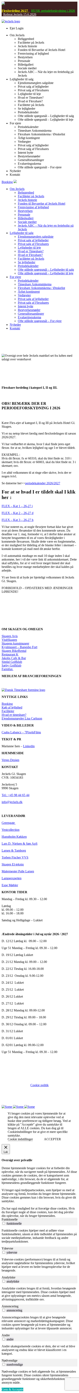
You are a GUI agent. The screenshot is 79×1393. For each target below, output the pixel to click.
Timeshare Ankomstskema (34, 284)
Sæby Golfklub (11, 665)
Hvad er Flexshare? (30, 255)
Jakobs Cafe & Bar (14, 658)
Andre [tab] (6, 1335)
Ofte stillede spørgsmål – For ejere (40, 321)
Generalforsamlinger (31, 313)
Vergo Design (10, 760)
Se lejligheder (26, 262)
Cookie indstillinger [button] (20, 1139)
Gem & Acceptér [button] (12, 1389)
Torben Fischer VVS (15, 857)
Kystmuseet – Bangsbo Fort (19, 647)
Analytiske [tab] (8, 1277)
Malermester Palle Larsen (18, 871)
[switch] (3, 1223)
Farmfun (7, 669)
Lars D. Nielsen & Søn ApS (19, 843)
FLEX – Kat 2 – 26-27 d (17, 513)
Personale (24, 214)
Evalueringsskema (29, 317)
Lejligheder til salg (21, 233)
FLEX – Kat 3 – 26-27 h (17, 520)
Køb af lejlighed (12, 707)
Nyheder (15, 324)
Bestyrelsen (25, 211)
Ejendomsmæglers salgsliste (35, 236)
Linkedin (29, 746)
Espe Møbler (10, 885)
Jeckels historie (27, 200)
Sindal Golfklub (12, 661)
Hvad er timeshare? (14, 714)
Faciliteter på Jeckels (31, 196)
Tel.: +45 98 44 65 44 (15, 795)
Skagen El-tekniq (13, 864)
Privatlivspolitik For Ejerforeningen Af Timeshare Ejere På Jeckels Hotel (40, 1090)
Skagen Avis (10, 636)
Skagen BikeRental (14, 650)
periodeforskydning (53, 10)
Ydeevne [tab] (7, 1248)
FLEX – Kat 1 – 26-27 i (17, 506)
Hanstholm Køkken (14, 836)
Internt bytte (25, 306)
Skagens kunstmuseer (15, 643)
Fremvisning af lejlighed (33, 207)
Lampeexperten (11, 878)
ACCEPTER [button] (52, 1139)
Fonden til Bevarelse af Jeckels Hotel (41, 203)
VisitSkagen (9, 639)
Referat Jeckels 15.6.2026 (19, 14)
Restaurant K (10, 654)
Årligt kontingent (29, 291)
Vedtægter (24, 295)
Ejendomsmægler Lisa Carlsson (22, 718)
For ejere (15, 277)
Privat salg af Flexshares (33, 244)
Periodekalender (28, 266)
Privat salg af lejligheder (33, 240)
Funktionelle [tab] (10, 1219)
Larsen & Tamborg (14, 850)
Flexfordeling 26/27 (16, 10)
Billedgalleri (25, 218)
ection (15, 829)
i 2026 (70, 10)
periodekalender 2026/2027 (42, 483)
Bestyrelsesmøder (29, 310)
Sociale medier (27, 222)
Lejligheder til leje (29, 247)
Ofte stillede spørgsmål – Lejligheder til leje (45, 273)
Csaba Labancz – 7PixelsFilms (21, 732)
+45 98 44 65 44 (32, 1096)
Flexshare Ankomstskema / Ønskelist (41, 288)
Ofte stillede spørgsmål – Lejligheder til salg (46, 269)
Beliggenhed (26, 192)
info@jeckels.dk (12, 802)
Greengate (9, 823)
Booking (7, 182)
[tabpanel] (39, 1236)
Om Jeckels (17, 189)
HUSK (35, 10)
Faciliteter (8, 711)
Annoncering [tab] (10, 1306)
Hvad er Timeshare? (31, 251)
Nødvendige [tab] (9, 1360)
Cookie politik (39, 1085)
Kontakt (15, 328)
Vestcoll (7, 829)
